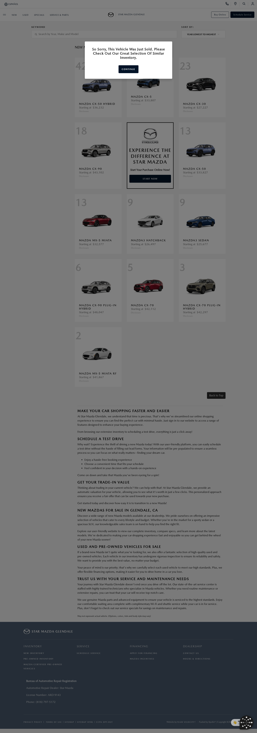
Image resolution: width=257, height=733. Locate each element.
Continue (128, 69)
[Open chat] (246, 722)
